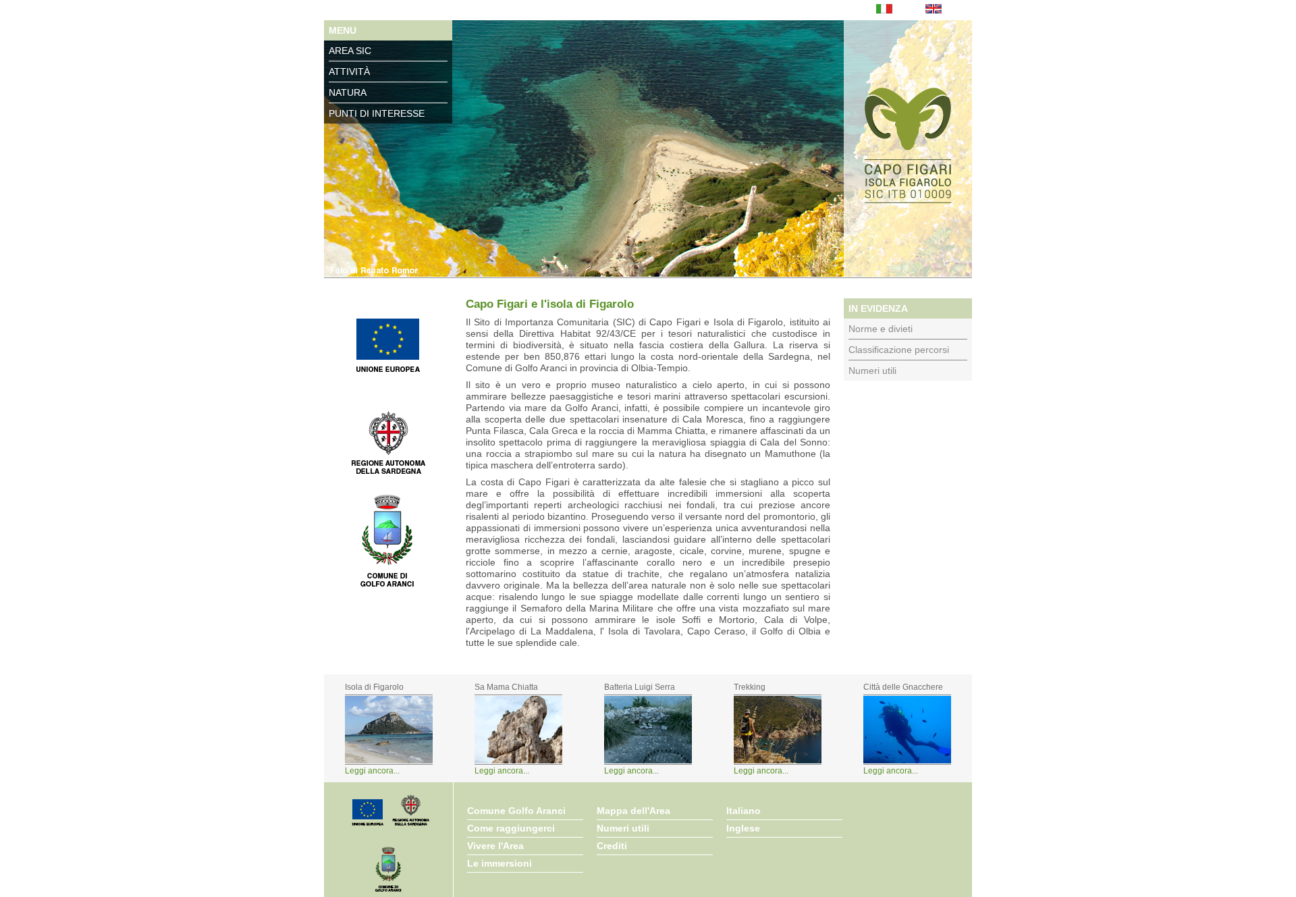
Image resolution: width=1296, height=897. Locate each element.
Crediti (612, 845)
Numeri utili (872, 370)
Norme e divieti (880, 328)
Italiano (743, 810)
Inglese (743, 828)
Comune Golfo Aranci (516, 810)
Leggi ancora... (372, 771)
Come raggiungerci (511, 828)
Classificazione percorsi (898, 349)
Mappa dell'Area (633, 810)
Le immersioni (499, 863)
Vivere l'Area (495, 845)
